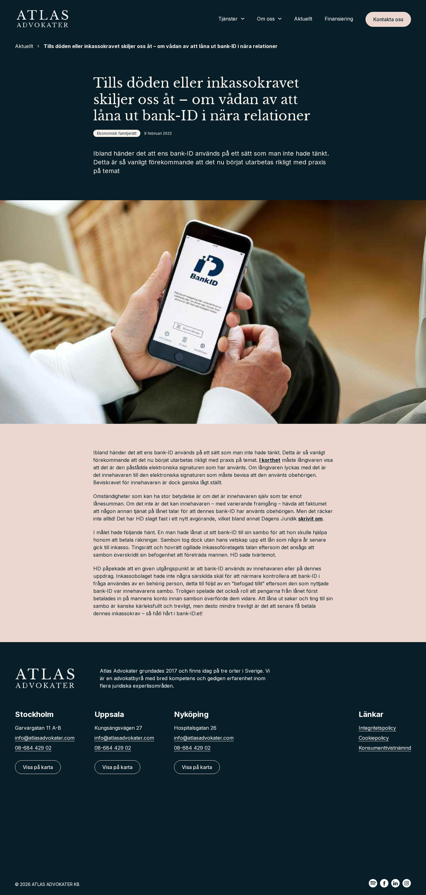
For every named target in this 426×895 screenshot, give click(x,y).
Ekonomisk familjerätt (117, 133)
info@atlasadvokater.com (45, 738)
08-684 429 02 (33, 748)
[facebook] (384, 883)
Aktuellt (303, 19)
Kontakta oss (388, 19)
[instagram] (406, 883)
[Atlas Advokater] (42, 18)
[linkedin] (395, 883)
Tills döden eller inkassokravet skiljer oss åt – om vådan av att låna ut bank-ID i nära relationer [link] (161, 46)
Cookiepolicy (374, 738)
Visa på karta (38, 767)
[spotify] (373, 883)
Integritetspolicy (377, 728)
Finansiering (339, 19)
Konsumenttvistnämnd (385, 748)
